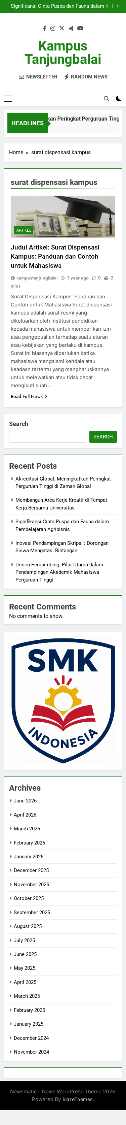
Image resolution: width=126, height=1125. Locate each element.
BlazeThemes (77, 1099)
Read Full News (27, 396)
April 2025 (25, 982)
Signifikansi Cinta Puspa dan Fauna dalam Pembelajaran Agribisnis (57, 6)
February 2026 (29, 843)
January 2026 (28, 857)
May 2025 (24, 968)
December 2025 (31, 870)
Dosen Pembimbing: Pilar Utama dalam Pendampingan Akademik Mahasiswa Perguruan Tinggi (59, 572)
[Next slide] (117, 6)
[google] (71, 29)
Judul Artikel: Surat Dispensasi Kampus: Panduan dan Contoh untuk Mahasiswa (55, 256)
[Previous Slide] (107, 6)
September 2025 (32, 912)
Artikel (23, 230)
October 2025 (29, 898)
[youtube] (80, 29)
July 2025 (24, 940)
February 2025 (29, 1010)
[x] (62, 29)
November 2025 (31, 885)
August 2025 (28, 926)
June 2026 (25, 801)
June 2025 (25, 954)
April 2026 (25, 815)
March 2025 (27, 996)
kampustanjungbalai (37, 277)
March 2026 (27, 829)
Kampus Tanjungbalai (63, 52)
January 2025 (28, 1024)
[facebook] (44, 29)
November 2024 (31, 1052)
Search (18, 423)
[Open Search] (106, 98)
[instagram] (52, 29)
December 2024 (31, 1038)
